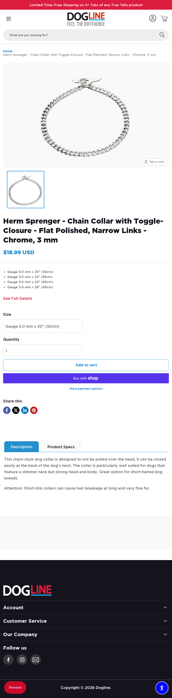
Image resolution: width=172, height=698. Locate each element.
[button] (162, 688)
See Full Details (17, 298)
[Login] (152, 18)
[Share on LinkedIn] (25, 410)
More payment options (86, 388)
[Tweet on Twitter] (16, 410)
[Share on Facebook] (6, 410)
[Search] (162, 35)
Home (7, 51)
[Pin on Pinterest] (34, 410)
